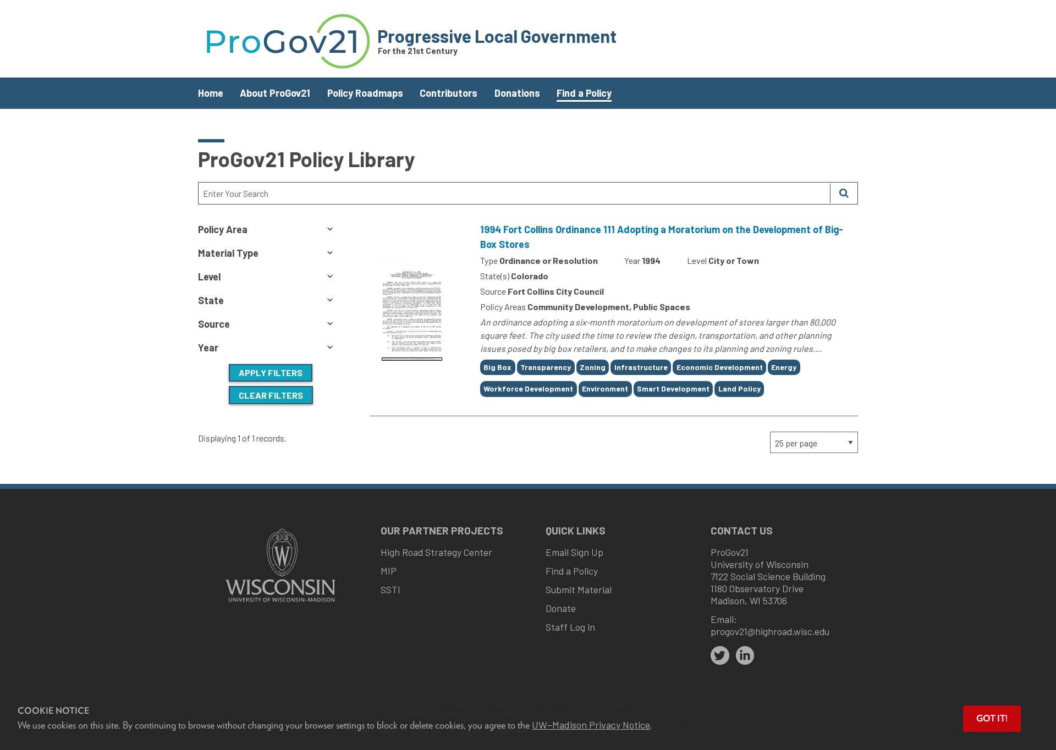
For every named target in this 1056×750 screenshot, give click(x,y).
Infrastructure (641, 367)
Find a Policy (584, 93)
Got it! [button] (992, 718)
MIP (389, 571)
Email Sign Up (574, 552)
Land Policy (739, 388)
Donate (561, 608)
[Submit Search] (843, 193)
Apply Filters (270, 372)
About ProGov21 (275, 93)
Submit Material (579, 589)
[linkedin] (745, 655)
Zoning (593, 367)
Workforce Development (528, 388)
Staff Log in (570, 627)
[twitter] (720, 655)
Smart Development (673, 388)
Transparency (545, 367)
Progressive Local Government (497, 35)
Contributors (448, 93)
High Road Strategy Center (436, 552)
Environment (605, 388)
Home (210, 93)
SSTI (390, 589)
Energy (783, 367)
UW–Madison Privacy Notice (591, 725)
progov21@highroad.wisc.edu (770, 631)
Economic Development (719, 367)
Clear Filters (271, 395)
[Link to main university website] (281, 603)
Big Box (497, 367)
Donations (517, 93)
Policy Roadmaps (365, 93)
